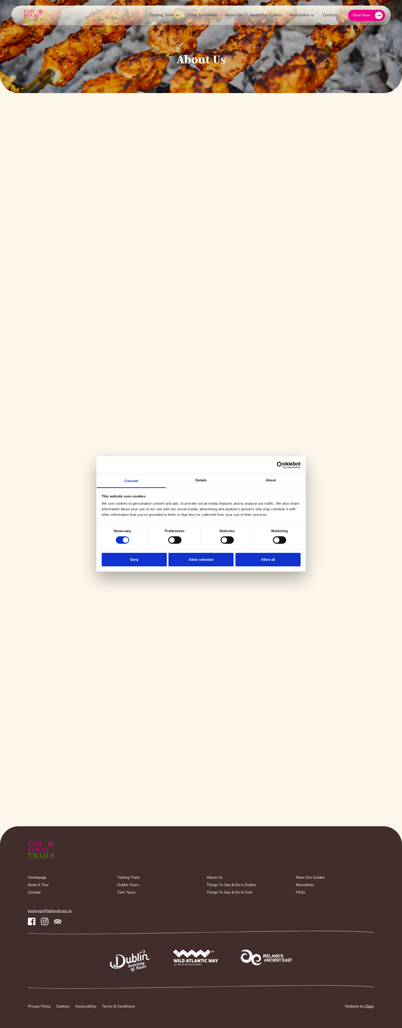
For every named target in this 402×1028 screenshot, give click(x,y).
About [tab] (271, 480)
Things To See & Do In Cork (229, 892)
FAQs (300, 892)
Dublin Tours (128, 885)
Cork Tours (126, 892)
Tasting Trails (162, 15)
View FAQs (46, 765)
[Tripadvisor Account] (57, 921)
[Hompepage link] (30, 15)
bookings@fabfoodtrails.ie (50, 911)
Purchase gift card (59, 485)
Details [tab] (201, 480)
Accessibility (85, 1006)
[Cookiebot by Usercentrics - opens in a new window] (280, 464)
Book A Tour (38, 885)
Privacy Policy (39, 1006)
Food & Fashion (202, 15)
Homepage (37, 878)
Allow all (268, 559)
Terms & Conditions (118, 1006)
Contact (330, 15)
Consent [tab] (131, 481)
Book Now (361, 15)
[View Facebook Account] (31, 921)
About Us (233, 15)
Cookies (63, 1006)
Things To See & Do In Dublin (231, 885)
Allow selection (201, 559)
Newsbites (299, 15)
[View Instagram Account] (44, 921)
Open (369, 1006)
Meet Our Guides (266, 15)
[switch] (174, 540)
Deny (134, 559)
